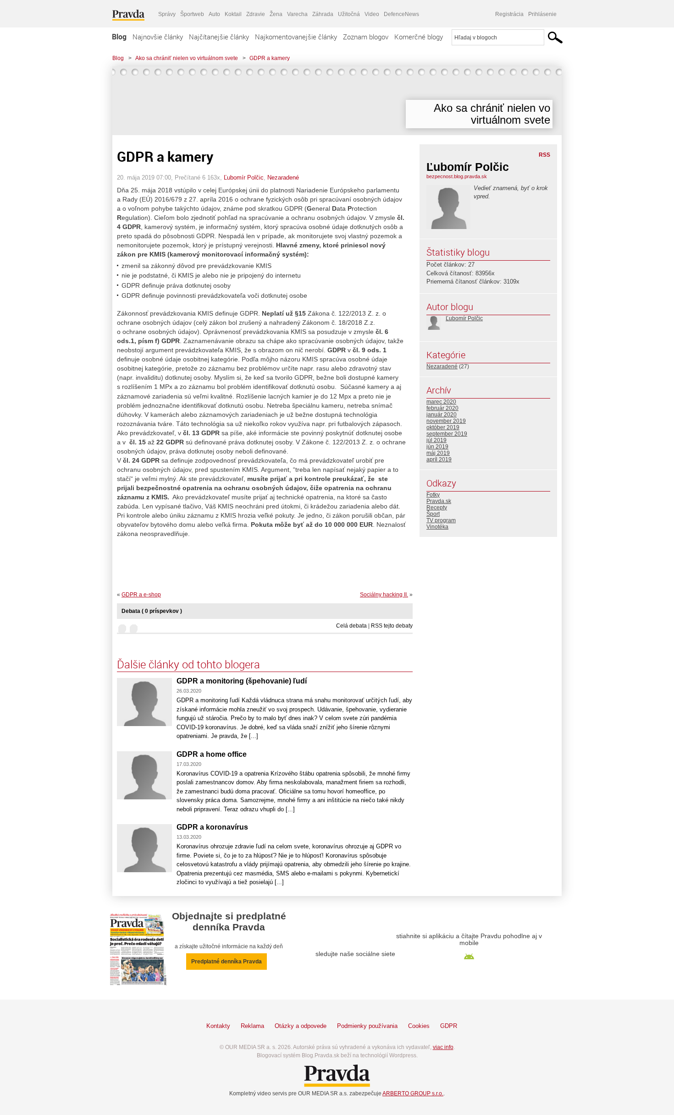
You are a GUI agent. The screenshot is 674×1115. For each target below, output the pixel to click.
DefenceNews (401, 14)
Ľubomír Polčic (244, 177)
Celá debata (351, 626)
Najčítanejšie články (219, 36)
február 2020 (442, 408)
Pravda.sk (438, 501)
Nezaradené (283, 177)
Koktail (233, 14)
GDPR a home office (212, 754)
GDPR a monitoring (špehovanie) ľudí (242, 681)
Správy (167, 14)
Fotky (433, 495)
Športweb (192, 14)
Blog (119, 37)
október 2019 (442, 427)
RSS (544, 155)
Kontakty (218, 1025)
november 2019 (446, 421)
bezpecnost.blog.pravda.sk (456, 176)
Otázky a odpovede (300, 1025)
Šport (433, 514)
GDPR (448, 1025)
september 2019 (446, 434)
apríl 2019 (439, 459)
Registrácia (509, 14)
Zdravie (255, 14)
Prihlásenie (542, 14)
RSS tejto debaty (392, 626)
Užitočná (349, 14)
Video (372, 14)
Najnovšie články (158, 36)
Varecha (297, 14)
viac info (443, 1047)
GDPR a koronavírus (212, 827)
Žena (276, 14)
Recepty (436, 507)
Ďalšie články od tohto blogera (188, 664)
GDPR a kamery (269, 58)
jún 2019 (437, 446)
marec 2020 (441, 402)
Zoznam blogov (365, 36)
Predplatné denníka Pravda (226, 961)
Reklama (252, 1025)
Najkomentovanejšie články (296, 36)
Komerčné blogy (418, 36)
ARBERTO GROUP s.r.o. (412, 1093)
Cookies (419, 1025)
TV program (441, 520)
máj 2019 (438, 453)
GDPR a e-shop (141, 594)
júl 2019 (436, 440)
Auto (214, 14)
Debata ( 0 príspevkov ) (152, 611)
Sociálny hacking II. (384, 594)
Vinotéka (437, 527)
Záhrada (322, 14)
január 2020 (441, 414)
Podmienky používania (367, 1025)
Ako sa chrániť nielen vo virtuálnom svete (186, 58)
